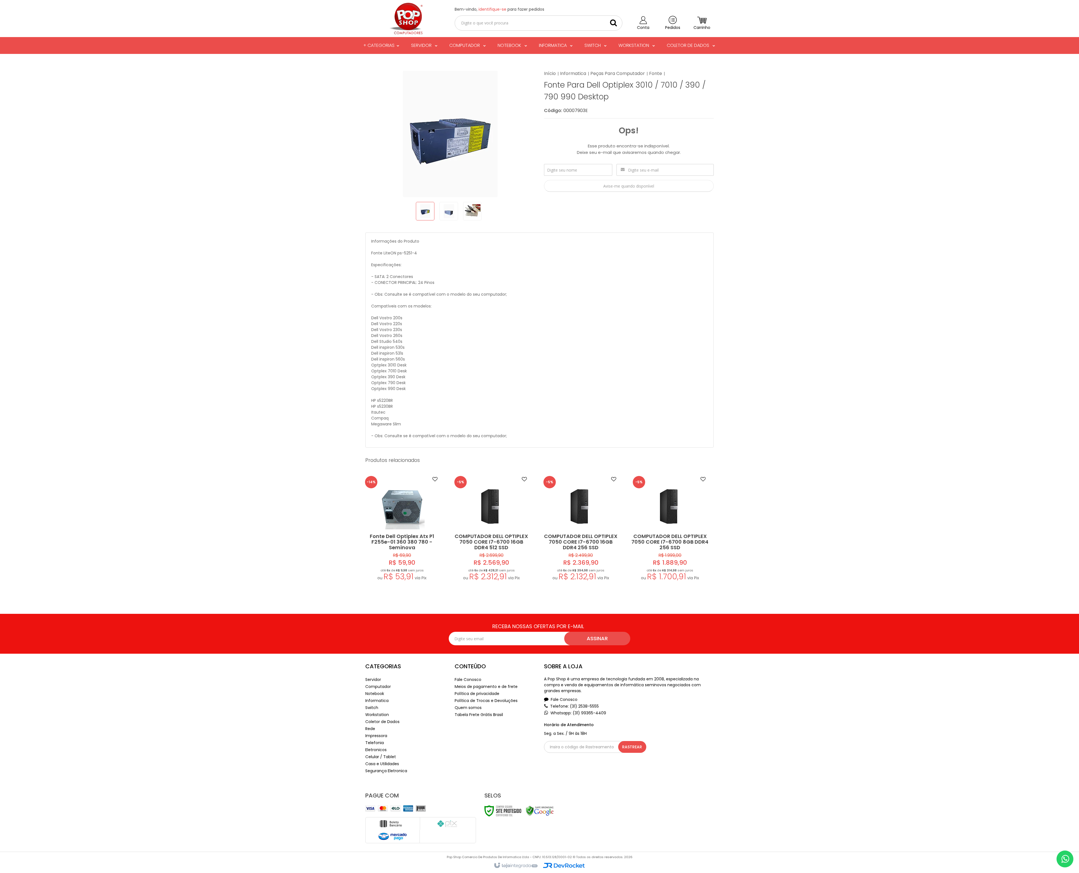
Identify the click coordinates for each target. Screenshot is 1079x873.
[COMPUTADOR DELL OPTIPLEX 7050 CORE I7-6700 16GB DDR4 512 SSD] (491, 529)
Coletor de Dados (382, 721)
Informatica (573, 73)
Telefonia (374, 743)
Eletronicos (376, 750)
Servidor (373, 679)
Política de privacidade (477, 693)
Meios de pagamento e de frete (486, 686)
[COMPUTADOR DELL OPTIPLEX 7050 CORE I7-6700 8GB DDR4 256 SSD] (670, 529)
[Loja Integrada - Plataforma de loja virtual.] (515, 865)
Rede (370, 728)
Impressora (376, 735)
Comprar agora (406, 554)
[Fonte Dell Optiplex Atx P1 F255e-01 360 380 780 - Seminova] (402, 529)
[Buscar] (613, 22)
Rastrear (632, 747)
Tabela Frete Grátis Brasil (479, 714)
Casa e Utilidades (382, 764)
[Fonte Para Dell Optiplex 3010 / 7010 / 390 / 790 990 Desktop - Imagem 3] (472, 211)
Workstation (377, 714)
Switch (371, 707)
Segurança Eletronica (386, 771)
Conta (643, 27)
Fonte (655, 73)
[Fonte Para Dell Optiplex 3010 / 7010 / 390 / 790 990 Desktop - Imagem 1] (425, 211)
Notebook (374, 693)
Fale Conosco (468, 679)
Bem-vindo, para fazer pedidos (499, 9)
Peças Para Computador (617, 73)
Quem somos (468, 707)
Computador (378, 686)
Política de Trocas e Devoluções (486, 700)
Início (550, 73)
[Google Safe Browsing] (540, 810)
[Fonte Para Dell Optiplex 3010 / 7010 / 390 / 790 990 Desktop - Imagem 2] (448, 211)
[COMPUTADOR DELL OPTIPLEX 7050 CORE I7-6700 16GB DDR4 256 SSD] (580, 529)
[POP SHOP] (405, 18)
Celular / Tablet (380, 757)
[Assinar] (597, 638)
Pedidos (672, 27)
